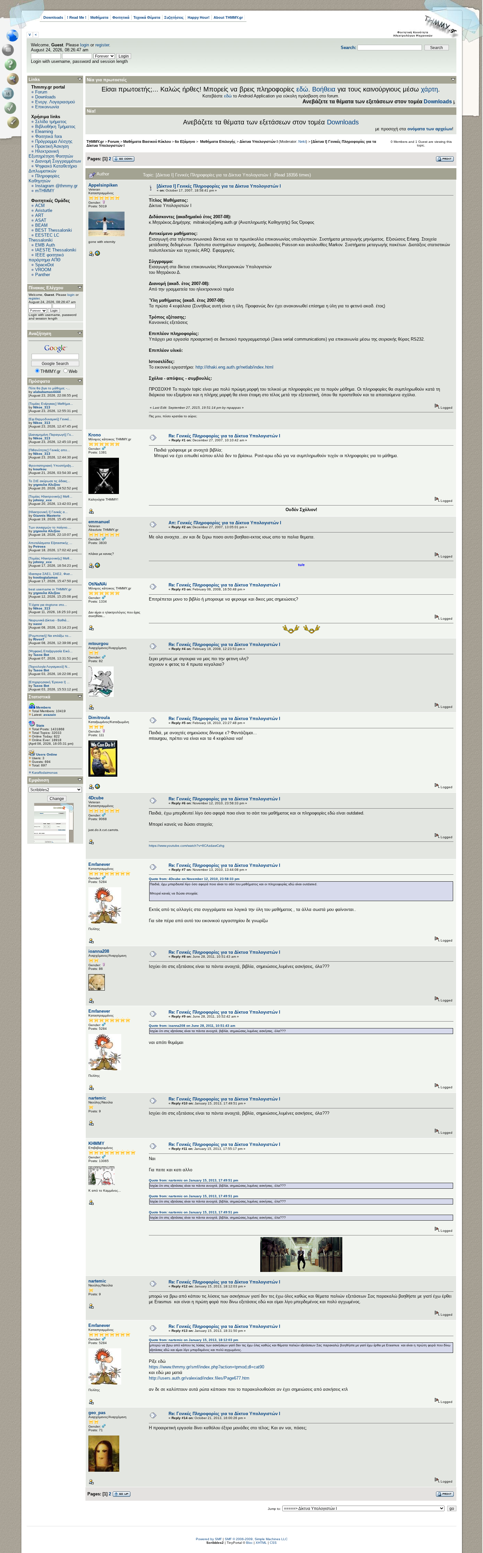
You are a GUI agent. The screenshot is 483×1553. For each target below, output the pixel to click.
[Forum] (9, 50)
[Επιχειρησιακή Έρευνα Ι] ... (49, 682)
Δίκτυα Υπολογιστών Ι (259, 141)
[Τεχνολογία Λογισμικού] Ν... (49, 666)
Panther (42, 274)
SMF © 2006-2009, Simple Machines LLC (256, 1539)
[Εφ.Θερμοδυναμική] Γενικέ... (50, 419)
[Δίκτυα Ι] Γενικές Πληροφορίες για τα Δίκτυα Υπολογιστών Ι (219, 186)
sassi (37, 624)
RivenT (38, 639)
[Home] (14, 35)
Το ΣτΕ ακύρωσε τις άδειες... (49, 481)
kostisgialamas (45, 577)
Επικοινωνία (47, 106)
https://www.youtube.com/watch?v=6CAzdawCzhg (186, 845)
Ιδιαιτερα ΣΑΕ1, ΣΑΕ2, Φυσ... (51, 574)
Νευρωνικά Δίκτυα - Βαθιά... (49, 620)
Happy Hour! (199, 17)
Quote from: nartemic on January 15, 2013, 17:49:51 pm (193, 1180)
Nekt (302, 141)
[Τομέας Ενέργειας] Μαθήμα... (51, 403)
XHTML (261, 1542)
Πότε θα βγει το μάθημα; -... (49, 388)
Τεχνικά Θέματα (146, 17)
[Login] (11, 108)
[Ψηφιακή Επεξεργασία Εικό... (51, 651)
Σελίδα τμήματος (50, 121)
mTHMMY (45, 190)
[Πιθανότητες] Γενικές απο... (49, 450)
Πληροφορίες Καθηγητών (44, 178)
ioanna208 (98, 951)
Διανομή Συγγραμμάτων (58, 161)
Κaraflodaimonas (45, 772)
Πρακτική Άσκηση (52, 146)
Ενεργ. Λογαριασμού (55, 101)
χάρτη (429, 89)
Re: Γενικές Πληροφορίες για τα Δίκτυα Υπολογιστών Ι (224, 435)
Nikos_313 (41, 407)
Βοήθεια (323, 89)
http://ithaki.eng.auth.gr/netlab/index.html (234, 367)
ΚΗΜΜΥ (96, 1143)
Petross (39, 546)
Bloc (249, 1542)
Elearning (44, 131)
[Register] (14, 122)
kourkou (39, 469)
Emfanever (99, 864)
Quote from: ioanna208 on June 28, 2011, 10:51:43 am (192, 1025)
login (84, 44)
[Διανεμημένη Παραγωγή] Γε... (51, 434)
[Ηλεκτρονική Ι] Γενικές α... (48, 512)
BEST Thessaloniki (53, 230)
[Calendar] (9, 93)
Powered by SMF (209, 1539)
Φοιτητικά (120, 17)
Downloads (53, 17)
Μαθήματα (99, 17)
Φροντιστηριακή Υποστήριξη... (51, 465)
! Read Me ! (76, 17)
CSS (273, 1542)
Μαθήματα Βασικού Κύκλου (147, 141)
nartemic (97, 1098)
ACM (40, 205)
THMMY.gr (95, 141)
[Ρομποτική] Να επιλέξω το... (50, 635)
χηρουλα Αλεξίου (46, 484)
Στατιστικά (39, 696)
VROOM (43, 269)
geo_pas (96, 1412)
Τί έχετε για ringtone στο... (48, 605)
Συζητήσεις (174, 17)
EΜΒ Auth (45, 245)
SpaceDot (44, 264)
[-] (97, 788)
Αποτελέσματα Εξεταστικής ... (50, 543)
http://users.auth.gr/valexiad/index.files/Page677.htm (199, 1378)
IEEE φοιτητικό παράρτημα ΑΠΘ (46, 257)
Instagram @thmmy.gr (56, 185)
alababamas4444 (47, 392)
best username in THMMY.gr (50, 589)
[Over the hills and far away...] (97, 255)
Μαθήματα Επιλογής (217, 141)
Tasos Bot (41, 655)
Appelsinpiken (103, 185)
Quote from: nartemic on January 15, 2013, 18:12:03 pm (193, 1340)
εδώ (302, 89)
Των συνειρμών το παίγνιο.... (50, 527)
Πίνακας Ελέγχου (46, 287)
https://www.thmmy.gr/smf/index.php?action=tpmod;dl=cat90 (206, 1366)
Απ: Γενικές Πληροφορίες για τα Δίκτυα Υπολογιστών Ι (225, 522)
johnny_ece (42, 500)
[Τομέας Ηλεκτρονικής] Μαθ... (50, 496)
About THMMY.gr (228, 17)
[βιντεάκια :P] (97, 567)
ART (39, 215)
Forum (41, 92)
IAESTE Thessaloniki (55, 249)
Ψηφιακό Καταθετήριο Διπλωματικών (53, 168)
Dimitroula (99, 717)
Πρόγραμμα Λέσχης (53, 141)
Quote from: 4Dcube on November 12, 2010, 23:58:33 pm (194, 879)
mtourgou (98, 643)
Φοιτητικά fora (48, 136)
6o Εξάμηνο (185, 141)
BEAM (41, 225)
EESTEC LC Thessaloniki (44, 238)
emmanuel (99, 521)
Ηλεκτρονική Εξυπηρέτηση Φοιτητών (51, 154)
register (102, 44)
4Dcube (96, 797)
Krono (94, 434)
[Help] (11, 64)
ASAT (40, 220)
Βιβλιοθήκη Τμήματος (55, 126)
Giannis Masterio (46, 515)
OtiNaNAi (97, 584)
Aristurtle (43, 210)
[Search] (14, 79)
